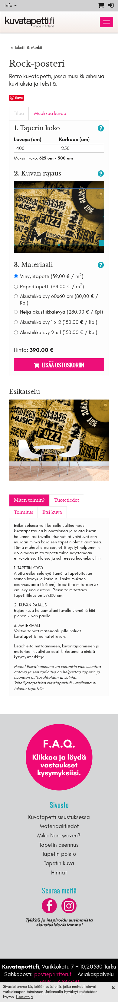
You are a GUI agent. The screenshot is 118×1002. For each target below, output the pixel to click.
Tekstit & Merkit (28, 47)
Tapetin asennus (59, 845)
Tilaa (19, 113)
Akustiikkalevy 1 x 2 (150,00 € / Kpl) (58, 322)
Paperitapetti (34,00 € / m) (52, 286)
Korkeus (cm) (74, 139)
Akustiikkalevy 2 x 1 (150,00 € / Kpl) (58, 333)
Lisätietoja (24, 996)
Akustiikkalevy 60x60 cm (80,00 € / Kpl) (59, 299)
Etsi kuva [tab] (52, 512)
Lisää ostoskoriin (61, 364)
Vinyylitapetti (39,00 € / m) (51, 276)
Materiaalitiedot (59, 826)
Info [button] (9, 5)
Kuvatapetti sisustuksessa (59, 817)
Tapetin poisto (59, 854)
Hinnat (59, 872)
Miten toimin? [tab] (29, 500)
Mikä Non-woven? (59, 835)
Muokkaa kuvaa (50, 113)
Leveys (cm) (27, 139)
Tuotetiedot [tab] (66, 500)
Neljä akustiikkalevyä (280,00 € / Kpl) (61, 312)
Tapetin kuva (59, 863)
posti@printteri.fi (53, 974)
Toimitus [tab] (23, 512)
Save (19, 97)
